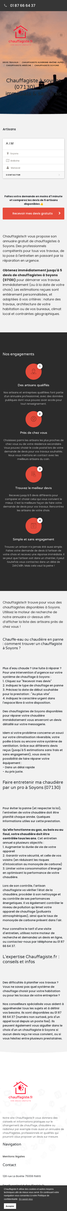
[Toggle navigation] (61, 35)
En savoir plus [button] (26, 1199)
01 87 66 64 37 (22, 5)
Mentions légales (14, 1156)
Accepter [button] (10, 1206)
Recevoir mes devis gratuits (33, 213)
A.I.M (10, 143)
